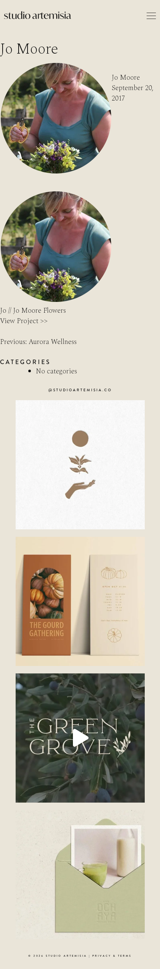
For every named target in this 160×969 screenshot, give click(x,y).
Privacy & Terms (112, 956)
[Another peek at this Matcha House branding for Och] (80, 874)
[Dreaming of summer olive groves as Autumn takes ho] (80, 738)
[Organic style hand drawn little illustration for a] (80, 464)
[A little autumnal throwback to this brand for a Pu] (80, 601)
